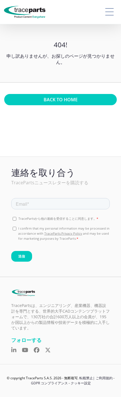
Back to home (61, 100)
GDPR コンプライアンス (49, 383)
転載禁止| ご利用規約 (96, 378)
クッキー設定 (81, 383)
